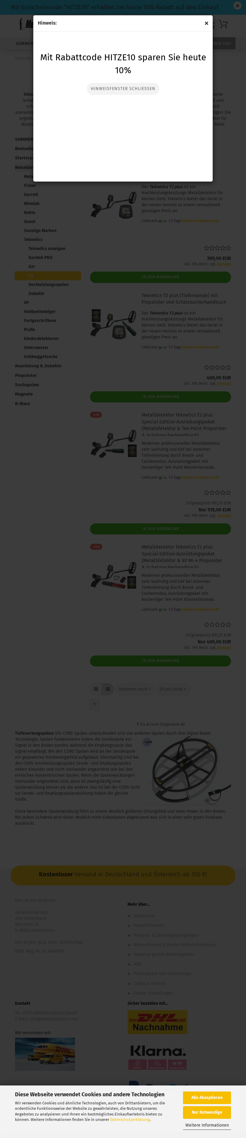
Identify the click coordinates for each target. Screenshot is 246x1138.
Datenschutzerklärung (130, 1119)
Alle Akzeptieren (207, 1097)
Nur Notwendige (207, 1112)
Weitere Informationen (207, 1125)
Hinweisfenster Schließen (123, 88)
